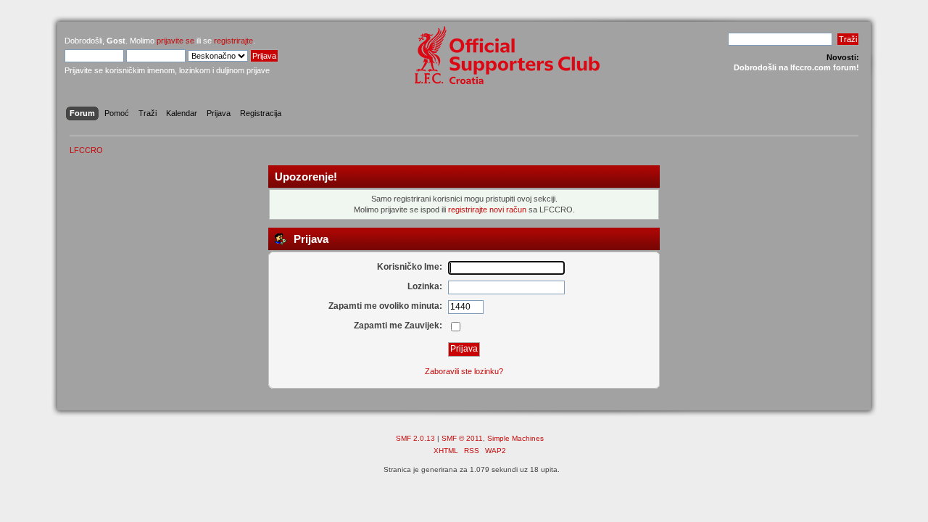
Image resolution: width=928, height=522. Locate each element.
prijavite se (175, 40)
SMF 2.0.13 (415, 438)
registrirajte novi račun (487, 209)
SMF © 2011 (462, 438)
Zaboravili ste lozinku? (464, 371)
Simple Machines (515, 438)
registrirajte (233, 40)
